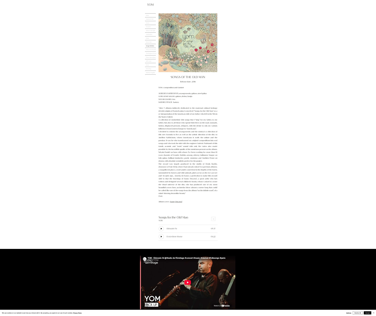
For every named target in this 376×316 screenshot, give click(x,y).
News (147, 15)
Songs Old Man (150, 46)
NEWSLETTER (149, 19)
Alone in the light (150, 30)
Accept (367, 313)
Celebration (149, 34)
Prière (147, 38)
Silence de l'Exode (151, 49)
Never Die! (149, 42)
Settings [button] (348, 313)
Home (147, 23)
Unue (147, 65)
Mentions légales (150, 72)
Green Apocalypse (151, 57)
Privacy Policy (77, 313)
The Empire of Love (151, 53)
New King (148, 68)
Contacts (148, 26)
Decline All (357, 313)
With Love (148, 61)
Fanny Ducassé (176, 201)
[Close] (373, 312)
